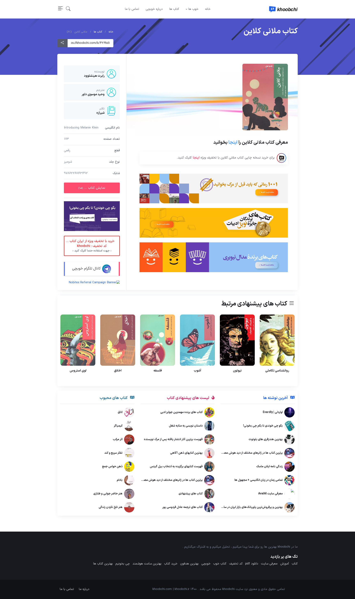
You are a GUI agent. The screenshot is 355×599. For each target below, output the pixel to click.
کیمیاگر (118, 426)
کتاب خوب (219, 563)
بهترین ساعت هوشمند (147, 563)
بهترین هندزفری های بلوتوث (266, 439)
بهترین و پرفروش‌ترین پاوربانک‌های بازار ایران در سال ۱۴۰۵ (248, 507)
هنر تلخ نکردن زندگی (110, 507)
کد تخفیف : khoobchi (90, 246)
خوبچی (206, 563)
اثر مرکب (117, 439)
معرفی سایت (269, 563)
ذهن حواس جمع (112, 466)
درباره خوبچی (154, 9)
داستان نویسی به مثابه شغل (186, 426)
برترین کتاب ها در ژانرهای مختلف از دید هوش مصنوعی (250, 453)
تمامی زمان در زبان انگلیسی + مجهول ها (258, 480)
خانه (208, 9)
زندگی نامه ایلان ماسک (269, 466)
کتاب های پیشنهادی (191, 493)
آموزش (284, 563)
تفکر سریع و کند (113, 453)
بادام (119, 480)
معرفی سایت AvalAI (270, 493)
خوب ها (193, 9)
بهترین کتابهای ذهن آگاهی (186, 453)
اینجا (232, 142)
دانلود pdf (251, 563)
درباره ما (84, 589)
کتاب (295, 563)
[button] (68, 9)
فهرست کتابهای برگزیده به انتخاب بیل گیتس (176, 466)
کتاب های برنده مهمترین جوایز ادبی (181, 412)
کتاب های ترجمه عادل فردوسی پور (182, 507)
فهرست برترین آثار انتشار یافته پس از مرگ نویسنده (173, 439)
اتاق (120, 412)
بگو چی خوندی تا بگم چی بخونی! (263, 426)
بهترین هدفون (189, 563)
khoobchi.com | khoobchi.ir (170, 589)
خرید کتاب (171, 563)
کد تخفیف (236, 563)
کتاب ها (174, 9)
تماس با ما (132, 9)
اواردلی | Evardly (273, 412)
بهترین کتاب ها (103, 563)
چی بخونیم (122, 563)
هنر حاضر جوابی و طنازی (107, 493)
